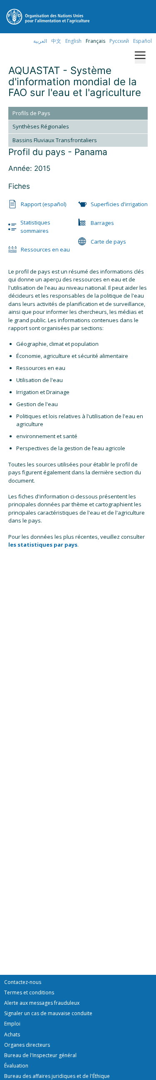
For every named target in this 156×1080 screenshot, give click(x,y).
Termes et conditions (29, 992)
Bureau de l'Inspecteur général (40, 1055)
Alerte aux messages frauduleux (41, 1002)
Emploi (12, 1023)
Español (142, 40)
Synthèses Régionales (40, 126)
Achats (12, 1034)
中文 (56, 40)
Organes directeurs (27, 1044)
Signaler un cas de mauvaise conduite (48, 1013)
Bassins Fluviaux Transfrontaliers (54, 140)
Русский (119, 40)
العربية (40, 40)
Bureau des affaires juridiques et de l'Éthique (57, 1076)
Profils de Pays (31, 113)
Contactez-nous (22, 982)
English (73, 40)
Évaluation (16, 1065)
